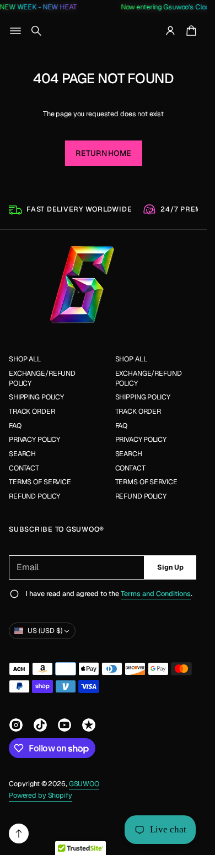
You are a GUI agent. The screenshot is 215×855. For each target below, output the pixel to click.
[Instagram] (16, 725)
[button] (36, 30)
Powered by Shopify (40, 795)
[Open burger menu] (15, 30)
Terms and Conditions (156, 593)
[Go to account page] (170, 31)
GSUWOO (84, 783)
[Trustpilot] (88, 725)
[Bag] (189, 31)
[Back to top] (19, 833)
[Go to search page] (36, 30)
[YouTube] (64, 725)
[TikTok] (40, 725)
